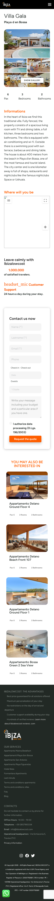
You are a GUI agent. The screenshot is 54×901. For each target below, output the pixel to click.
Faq (6, 791)
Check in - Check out (21, 368)
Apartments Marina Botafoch (17, 751)
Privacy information (13, 843)
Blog (6, 796)
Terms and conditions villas (16, 787)
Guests (14, 381)
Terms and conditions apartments (19, 782)
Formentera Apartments (15, 773)
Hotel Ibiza (9, 769)
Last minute (9, 778)
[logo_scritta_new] (6, 4)
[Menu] (50, 4)
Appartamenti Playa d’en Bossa (18, 755)
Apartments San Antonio (15, 760)
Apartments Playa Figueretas (17, 764)
